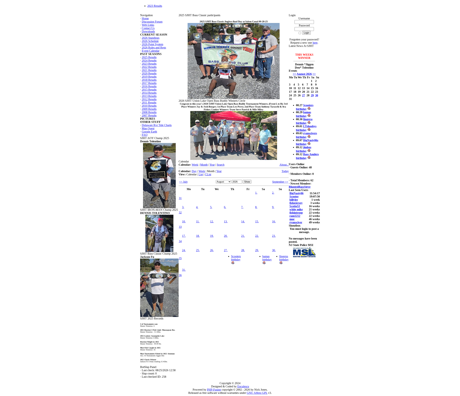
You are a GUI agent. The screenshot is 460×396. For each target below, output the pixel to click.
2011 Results (149, 102)
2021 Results (149, 70)
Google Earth (149, 131)
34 (180, 241)
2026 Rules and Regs (154, 47)
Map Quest (148, 128)
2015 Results (149, 89)
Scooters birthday (236, 258)
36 (180, 275)
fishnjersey (296, 202)
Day (194, 171)
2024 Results (149, 60)
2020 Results (149, 73)
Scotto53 (294, 206)
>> (314, 73)
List (201, 174)
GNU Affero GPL (257, 392)
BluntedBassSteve (299, 186)
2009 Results (149, 108)
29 (312, 95)
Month (204, 164)
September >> (280, 181)
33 (180, 226)
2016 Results (149, 86)
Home (145, 18)
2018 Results (149, 79)
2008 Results (149, 112)
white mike (296, 209)
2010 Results (149, 105)
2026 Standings (150, 37)
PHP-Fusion (214, 389)
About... (284, 164)
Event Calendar (150, 50)
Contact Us (148, 28)
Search (220, 164)
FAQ (145, 134)
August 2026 (304, 73)
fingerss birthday (284, 258)
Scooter (294, 196)
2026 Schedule (150, 41)
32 (180, 212)
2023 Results (154, 5)
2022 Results (149, 66)
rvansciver (295, 222)
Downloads (148, 31)
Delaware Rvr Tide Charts (157, 125)
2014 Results (149, 92)
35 (180, 258)
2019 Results (149, 76)
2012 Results (149, 99)
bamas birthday (267, 258)
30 (316, 95)
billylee (293, 199)
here (315, 42)
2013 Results (149, 96)
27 (303, 95)
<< (294, 73)
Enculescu (243, 386)
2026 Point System (152, 44)
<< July (183, 181)
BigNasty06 (296, 193)
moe (292, 219)
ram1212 (294, 215)
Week (195, 164)
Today (285, 171)
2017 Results (149, 83)
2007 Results (149, 115)
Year (212, 164)
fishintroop (296, 212)
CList (208, 174)
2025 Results (149, 57)
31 (180, 198)
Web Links (148, 24)
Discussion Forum (152, 21)
